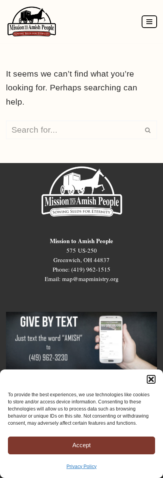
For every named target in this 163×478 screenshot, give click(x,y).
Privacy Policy (81, 466)
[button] (151, 379)
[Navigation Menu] (149, 21)
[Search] (148, 129)
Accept (81, 445)
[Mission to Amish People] (33, 21)
